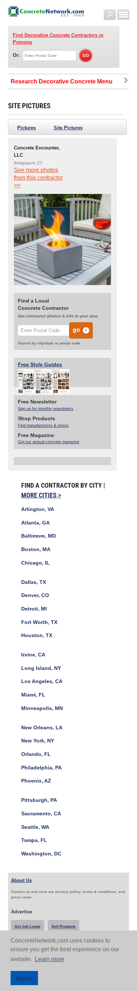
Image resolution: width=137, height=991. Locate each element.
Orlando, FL (36, 754)
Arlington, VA (37, 509)
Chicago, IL (35, 563)
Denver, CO (35, 595)
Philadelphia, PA (41, 767)
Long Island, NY (41, 668)
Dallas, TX (33, 582)
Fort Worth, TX (39, 622)
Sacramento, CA (41, 813)
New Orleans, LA (41, 727)
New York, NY (37, 741)
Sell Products (64, 926)
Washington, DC (41, 854)
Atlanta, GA (35, 523)
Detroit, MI (34, 609)
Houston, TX (36, 635)
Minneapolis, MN (42, 708)
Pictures (26, 127)
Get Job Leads (28, 926)
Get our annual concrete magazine (48, 442)
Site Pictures (68, 127)
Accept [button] (24, 978)
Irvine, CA (33, 655)
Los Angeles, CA (41, 681)
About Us (21, 880)
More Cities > (41, 495)
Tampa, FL (34, 840)
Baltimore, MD (38, 536)
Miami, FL (33, 695)
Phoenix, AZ (36, 781)
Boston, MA (35, 549)
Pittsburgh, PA (39, 800)
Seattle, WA (35, 827)
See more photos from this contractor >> (38, 177)
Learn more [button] (49, 959)
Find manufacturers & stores (43, 425)
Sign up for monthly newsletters (45, 408)
